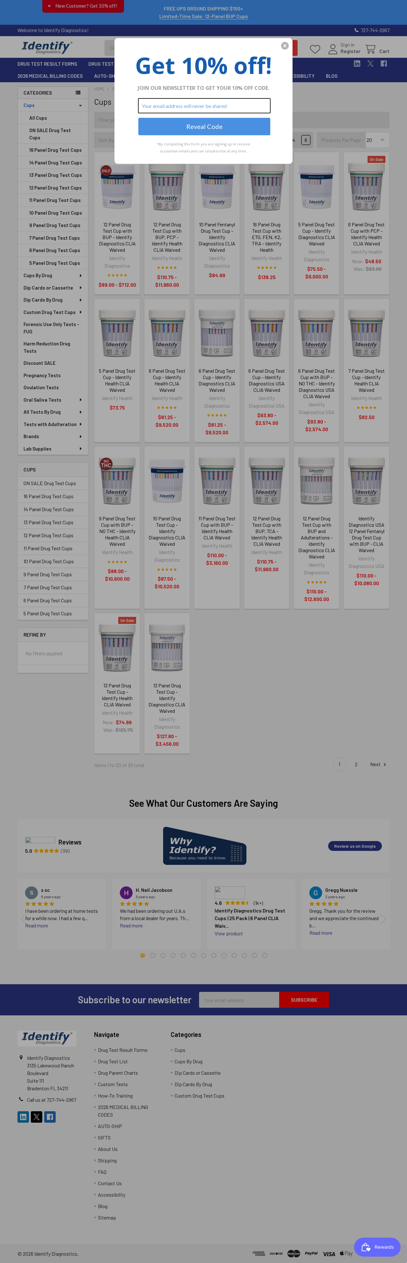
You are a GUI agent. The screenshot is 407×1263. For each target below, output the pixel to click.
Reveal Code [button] (204, 126)
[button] (285, 46)
